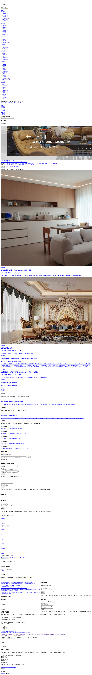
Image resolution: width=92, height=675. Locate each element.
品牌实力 (5, 53)
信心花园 (50, 634)
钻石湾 (19, 634)
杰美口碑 (5, 85)
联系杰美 (5, 98)
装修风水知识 (6, 78)
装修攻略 (5, 72)
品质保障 (3, 51)
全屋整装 (9, 102)
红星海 (16, 634)
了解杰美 (3, 82)
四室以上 (17, 166)
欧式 (16, 163)
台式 (40, 163)
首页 (2, 10)
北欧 (18, 163)
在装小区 (5, 47)
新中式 (26, 163)
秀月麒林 (27, 634)
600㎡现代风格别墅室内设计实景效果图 (52, 418)
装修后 (4, 66)
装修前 (4, 64)
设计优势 (5, 54)
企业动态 (5, 95)
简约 (31, 163)
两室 (12, 166)
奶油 (53, 163)
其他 (51, 163)
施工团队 (5, 40)
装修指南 (5, 71)
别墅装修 (5, 25)
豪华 (24, 163)
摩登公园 (46, 634)
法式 (38, 163)
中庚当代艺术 (33, 634)
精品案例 (5, 19)
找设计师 (5, 39)
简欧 (35, 163)
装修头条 (5, 68)
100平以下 (13, 632)
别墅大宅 (14, 102)
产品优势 (5, 56)
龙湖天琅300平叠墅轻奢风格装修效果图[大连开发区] (13, 443)
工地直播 (5, 48)
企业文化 (5, 90)
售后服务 (5, 87)
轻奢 (12, 163)
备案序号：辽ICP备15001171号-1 (8, 638)
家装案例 (5, 13)
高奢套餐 (5, 28)
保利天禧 (23, 634)
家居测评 (5, 75)
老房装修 (5, 33)
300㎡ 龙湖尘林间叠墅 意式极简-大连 (69, 404)
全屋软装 (5, 31)
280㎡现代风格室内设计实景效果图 (34, 418)
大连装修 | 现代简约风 (55, 404)
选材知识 (5, 76)
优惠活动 (5, 34)
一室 (10, 166)
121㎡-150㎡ (22, 164)
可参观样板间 (8, 632)
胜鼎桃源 (3, 634)
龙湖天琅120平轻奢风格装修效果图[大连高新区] (12, 428)
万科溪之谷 (12, 634)
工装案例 (5, 15)
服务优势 (5, 59)
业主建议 (5, 97)
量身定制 (5, 30)
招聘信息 (5, 92)
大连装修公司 (4, 631)
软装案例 (5, 16)
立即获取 (3, 474)
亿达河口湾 (59, 634)
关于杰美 (5, 84)
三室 (14, 166)
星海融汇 (41, 634)
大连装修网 (9, 631)
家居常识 (5, 73)
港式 (48, 163)
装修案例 (3, 11)
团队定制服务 (6, 42)
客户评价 (5, 88)
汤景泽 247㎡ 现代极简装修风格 (42, 404)
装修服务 (3, 23)
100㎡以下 (11, 164)
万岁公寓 (7, 634)
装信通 (14, 631)
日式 (33, 163)
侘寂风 (55, 163)
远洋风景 (54, 634)
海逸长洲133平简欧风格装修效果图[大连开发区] (12, 438)
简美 (44, 163)
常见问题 (5, 94)
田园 (29, 163)
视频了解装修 (6, 79)
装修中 (4, 65)
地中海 (21, 163)
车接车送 (3, 632)
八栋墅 (37, 634)
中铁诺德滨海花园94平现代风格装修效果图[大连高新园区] (14, 448)
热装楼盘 (3, 44)
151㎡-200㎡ (28, 164)
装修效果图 (6, 18)
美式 (14, 163)
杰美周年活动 (4, 102)
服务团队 (3, 36)
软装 (20, 102)
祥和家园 (64, 634)
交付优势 (5, 57)
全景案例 (5, 21)
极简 (46, 163)
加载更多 (3, 389)
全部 (7, 163)
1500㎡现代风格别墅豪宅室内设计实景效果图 (73, 418)
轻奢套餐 (5, 27)
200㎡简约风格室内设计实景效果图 (18, 418)
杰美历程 (5, 91)
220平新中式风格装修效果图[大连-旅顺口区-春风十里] (13, 433)
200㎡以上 (33, 164)
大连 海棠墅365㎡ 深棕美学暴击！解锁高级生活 (23, 404)
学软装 (4, 69)
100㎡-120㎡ (16, 164)
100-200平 (18, 632)
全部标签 (27, 632)
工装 (17, 102)
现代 (10, 163)
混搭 (42, 163)
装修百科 (3, 61)
